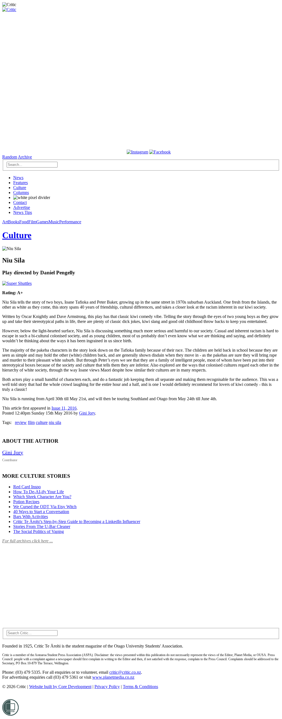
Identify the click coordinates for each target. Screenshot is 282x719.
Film (32, 221)
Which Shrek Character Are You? (42, 496)
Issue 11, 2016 (64, 408)
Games (42, 221)
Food (23, 221)
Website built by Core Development (60, 686)
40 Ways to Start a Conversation (41, 511)
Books (13, 221)
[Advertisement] (43, 582)
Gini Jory (87, 413)
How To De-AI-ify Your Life (38, 491)
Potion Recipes (26, 501)
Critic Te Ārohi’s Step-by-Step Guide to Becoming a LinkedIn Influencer (76, 521)
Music (53, 221)
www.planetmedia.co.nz (113, 677)
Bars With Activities (30, 516)
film (31, 422)
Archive (25, 157)
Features (20, 182)
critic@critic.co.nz (125, 672)
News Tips (22, 212)
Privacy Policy (107, 686)
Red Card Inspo (27, 486)
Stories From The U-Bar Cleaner (41, 526)
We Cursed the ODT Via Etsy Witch (45, 506)
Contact (20, 202)
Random (9, 157)
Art (5, 221)
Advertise (21, 207)
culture (42, 422)
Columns (21, 192)
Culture (19, 187)
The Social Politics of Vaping (38, 531)
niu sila (55, 422)
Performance (70, 221)
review (21, 422)
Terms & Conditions (140, 686)
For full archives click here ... (27, 540)
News (18, 177)
